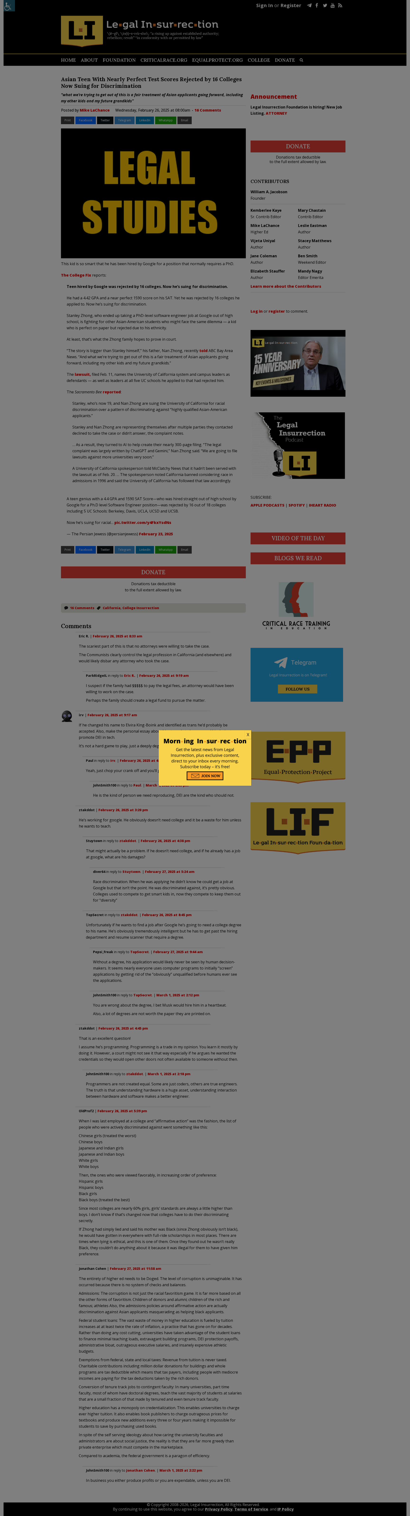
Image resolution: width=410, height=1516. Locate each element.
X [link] (248, 734)
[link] (205, 734)
